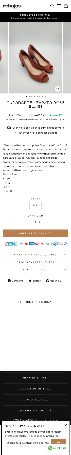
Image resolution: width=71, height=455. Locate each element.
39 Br (35, 205)
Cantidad (35, 215)
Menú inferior (34, 377)
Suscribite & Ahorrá (35, 410)
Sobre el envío (35, 269)
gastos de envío (18, 119)
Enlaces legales (34, 399)
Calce (35, 199)
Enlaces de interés (35, 388)
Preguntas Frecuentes (35, 262)
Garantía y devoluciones (35, 254)
